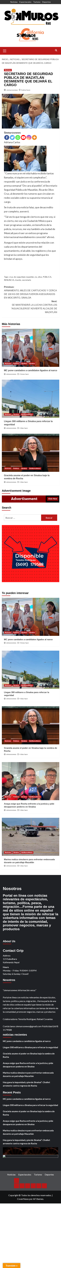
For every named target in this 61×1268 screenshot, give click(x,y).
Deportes (46, 2)
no (36, 277)
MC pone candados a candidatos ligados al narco (30, 370)
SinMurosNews (26, 414)
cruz (11, 277)
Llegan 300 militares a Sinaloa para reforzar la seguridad (30, 1047)
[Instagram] (28, 137)
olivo (40, 277)
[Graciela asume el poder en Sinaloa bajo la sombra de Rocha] (30, 453)
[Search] (56, 50)
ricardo (18, 280)
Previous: (30, 292)
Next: (34, 306)
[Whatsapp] (17, 137)
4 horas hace (24, 374)
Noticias (14, 2)
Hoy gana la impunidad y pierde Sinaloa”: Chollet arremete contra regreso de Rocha (26, 1084)
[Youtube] (23, 137)
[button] (5, 50)
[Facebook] (6, 137)
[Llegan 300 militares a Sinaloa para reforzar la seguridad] (30, 399)
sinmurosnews (12, 90)
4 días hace (24, 428)
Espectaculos (25, 2)
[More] (34, 137)
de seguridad (19, 277)
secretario (26, 280)
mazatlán (30, 277)
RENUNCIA (9, 280)
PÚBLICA (47, 277)
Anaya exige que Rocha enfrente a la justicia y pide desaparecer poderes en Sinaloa (28, 1065)
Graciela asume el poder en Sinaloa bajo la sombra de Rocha (29, 1055)
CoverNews (23, 1199)
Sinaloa (24, 363)
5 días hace (24, 810)
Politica (16, 363)
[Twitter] (12, 137)
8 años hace (25, 90)
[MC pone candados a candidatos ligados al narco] (30, 348)
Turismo (36, 2)
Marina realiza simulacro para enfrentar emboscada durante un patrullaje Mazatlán (28, 1074)
